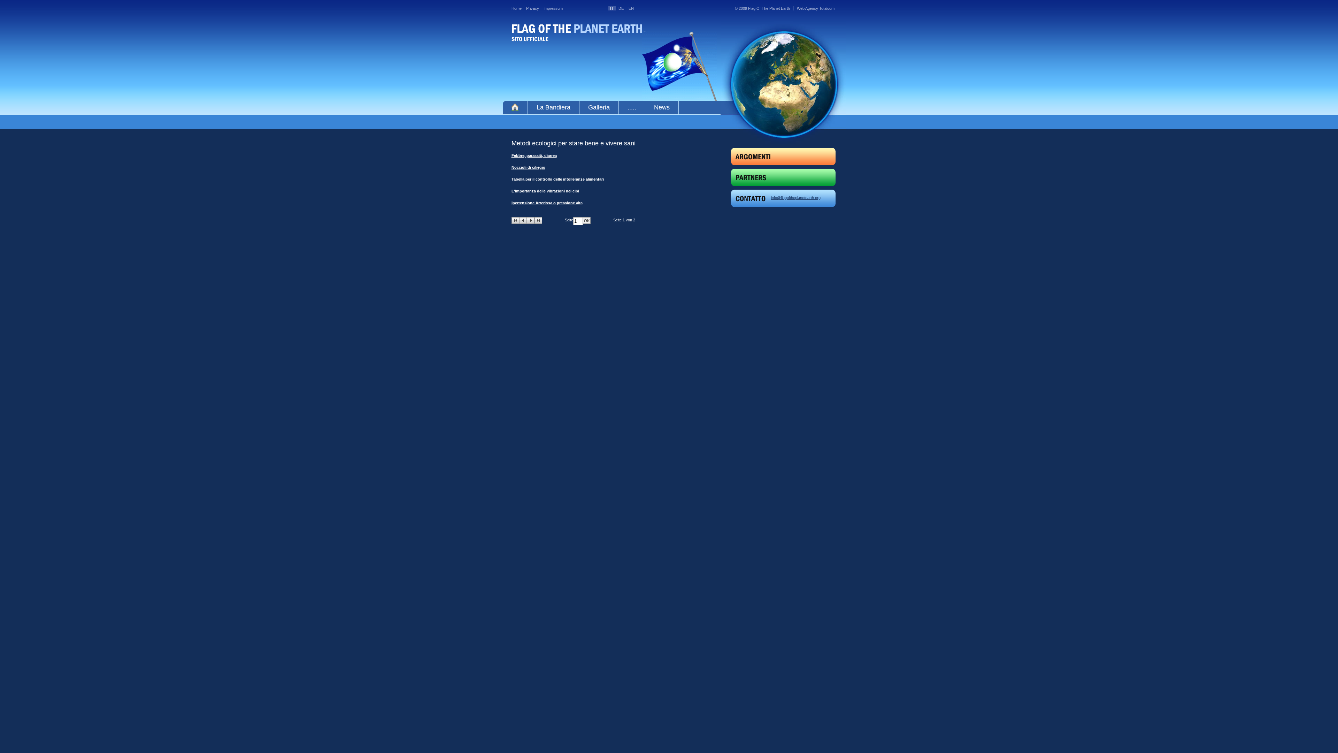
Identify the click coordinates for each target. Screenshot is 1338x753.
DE (621, 8)
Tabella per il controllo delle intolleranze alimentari (558, 179)
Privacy (532, 8)
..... (632, 107)
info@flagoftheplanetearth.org (796, 198)
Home (517, 8)
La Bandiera (553, 107)
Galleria (599, 107)
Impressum (553, 8)
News (662, 107)
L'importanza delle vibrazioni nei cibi (545, 191)
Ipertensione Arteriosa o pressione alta (547, 203)
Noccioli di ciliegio (528, 167)
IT (612, 8)
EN (631, 8)
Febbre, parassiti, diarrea (534, 155)
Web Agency (807, 8)
